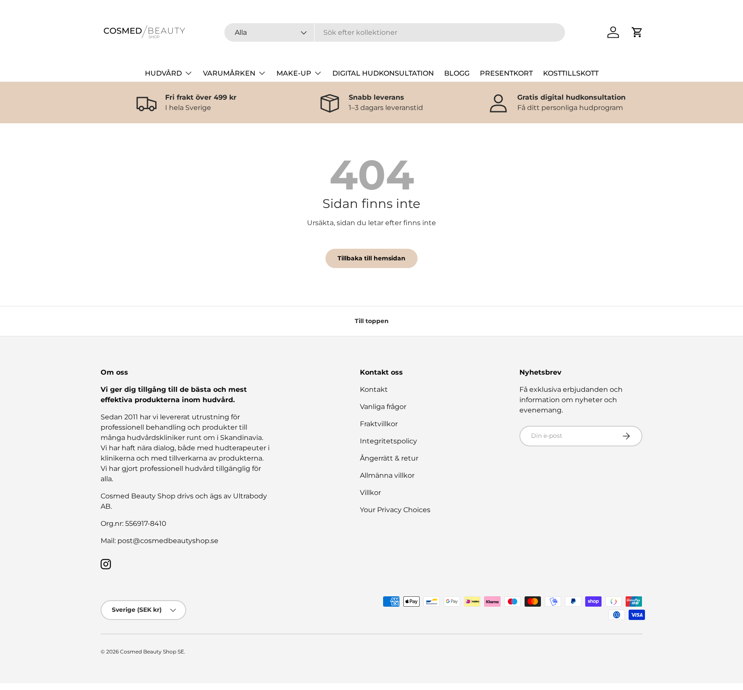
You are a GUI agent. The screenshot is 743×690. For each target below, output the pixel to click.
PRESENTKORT (506, 73)
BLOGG (457, 73)
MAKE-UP (293, 73)
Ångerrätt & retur (389, 458)
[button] (637, 32)
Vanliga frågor (383, 407)
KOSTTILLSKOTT (571, 73)
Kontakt (374, 389)
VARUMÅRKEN (229, 73)
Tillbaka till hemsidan (371, 258)
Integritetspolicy (388, 441)
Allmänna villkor (387, 475)
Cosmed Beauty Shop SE (152, 651)
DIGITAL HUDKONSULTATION (383, 73)
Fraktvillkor (379, 424)
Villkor (370, 492)
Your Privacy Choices (395, 510)
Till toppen (372, 321)
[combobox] (394, 32)
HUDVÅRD (163, 73)
